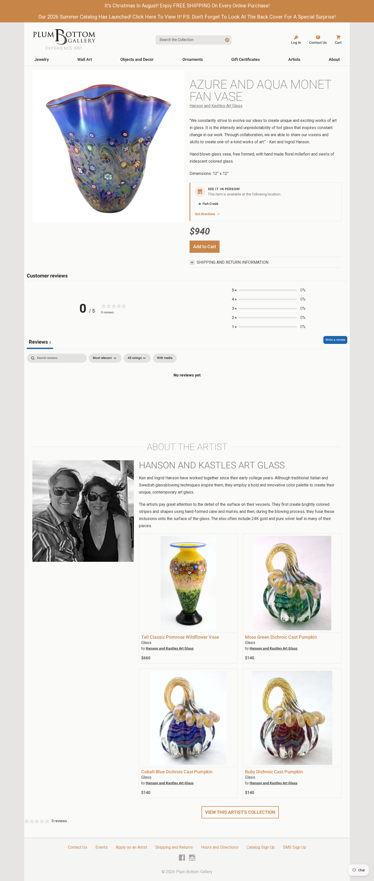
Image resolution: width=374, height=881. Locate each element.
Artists (294, 59)
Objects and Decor (137, 59)
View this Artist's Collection (240, 812)
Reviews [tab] (40, 342)
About (334, 59)
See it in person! (224, 189)
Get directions (205, 214)
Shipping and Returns (174, 847)
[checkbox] (165, 358)
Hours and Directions (219, 847)
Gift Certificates (245, 59)
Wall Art (84, 59)
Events (101, 847)
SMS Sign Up (294, 847)
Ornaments (192, 59)
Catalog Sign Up (261, 847)
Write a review (335, 340)
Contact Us (77, 847)
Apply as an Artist (131, 847)
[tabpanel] (187, 392)
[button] (269, 290)
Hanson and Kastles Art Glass (216, 105)
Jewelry (41, 59)
